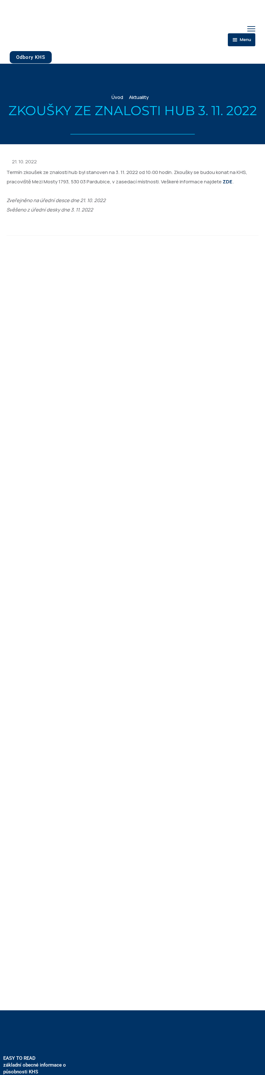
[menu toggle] (251, 29)
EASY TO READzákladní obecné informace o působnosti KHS (34, 1065)
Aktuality (139, 97)
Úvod (117, 97)
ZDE (227, 181)
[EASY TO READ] (10, 1043)
